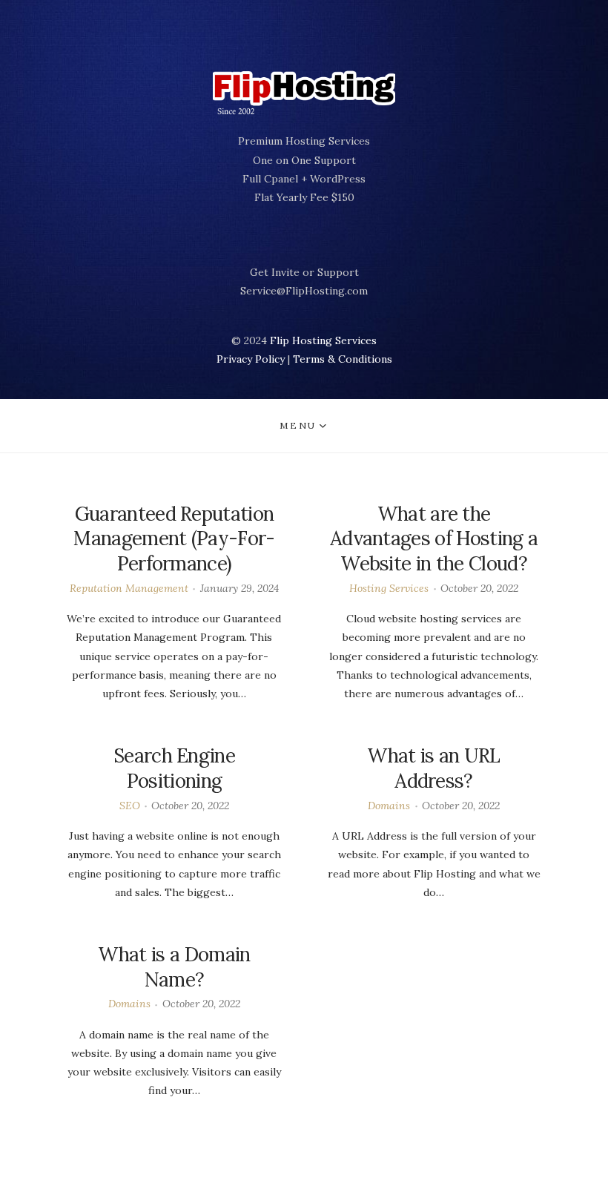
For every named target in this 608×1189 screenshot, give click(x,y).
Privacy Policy (251, 359)
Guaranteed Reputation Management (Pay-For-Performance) (173, 538)
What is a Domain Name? (174, 967)
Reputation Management (129, 588)
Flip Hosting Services (323, 340)
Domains (389, 805)
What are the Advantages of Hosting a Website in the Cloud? (434, 538)
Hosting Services (389, 588)
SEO (129, 805)
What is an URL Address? (433, 768)
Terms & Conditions (342, 359)
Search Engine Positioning (174, 768)
